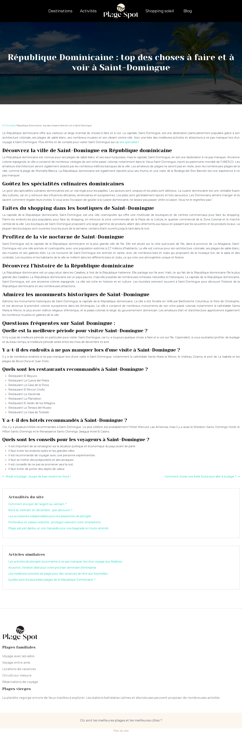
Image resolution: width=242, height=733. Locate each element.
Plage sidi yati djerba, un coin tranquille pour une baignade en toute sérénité (58, 528)
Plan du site (121, 730)
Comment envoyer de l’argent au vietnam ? (37, 504)
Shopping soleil (159, 11)
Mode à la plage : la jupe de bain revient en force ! (38, 476)
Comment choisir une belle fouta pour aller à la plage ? (200, 476)
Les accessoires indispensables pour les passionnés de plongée (49, 516)
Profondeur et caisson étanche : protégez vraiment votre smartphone (54, 522)
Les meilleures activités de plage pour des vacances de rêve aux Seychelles (58, 573)
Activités (88, 11)
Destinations (60, 11)
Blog (187, 11)
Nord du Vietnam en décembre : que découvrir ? (40, 510)
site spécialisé (128, 142)
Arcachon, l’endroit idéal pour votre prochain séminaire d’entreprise (52, 567)
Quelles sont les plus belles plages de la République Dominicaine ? (51, 579)
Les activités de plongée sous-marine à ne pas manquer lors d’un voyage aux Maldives (65, 561)
